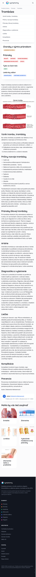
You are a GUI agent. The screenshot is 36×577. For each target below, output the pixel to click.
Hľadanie (3, 531)
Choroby (13, 8)
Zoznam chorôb (5, 537)
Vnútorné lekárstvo (20, 75)
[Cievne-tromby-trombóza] (18, 114)
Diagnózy (5, 517)
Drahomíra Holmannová (17, 396)
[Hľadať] (33, 3)
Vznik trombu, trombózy (10, 16)
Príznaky (5, 504)
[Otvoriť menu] (3, 3)
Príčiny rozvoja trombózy (10, 20)
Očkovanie (5, 512)
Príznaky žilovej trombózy (11, 23)
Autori (3, 551)
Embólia (6, 421)
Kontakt (3, 556)
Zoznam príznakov (6, 534)
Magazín (5, 520)
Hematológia (7, 75)
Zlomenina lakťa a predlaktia (7, 463)
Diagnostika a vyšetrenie (10, 30)
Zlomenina (25, 421)
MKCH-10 (3, 539)
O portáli (3, 548)
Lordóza (6, 439)
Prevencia (6, 40)
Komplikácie (6, 37)
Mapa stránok (5, 559)
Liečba (5, 33)
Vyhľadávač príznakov (7, 529)
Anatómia (5, 509)
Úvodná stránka (5, 8)
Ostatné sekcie (5, 554)
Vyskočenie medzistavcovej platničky (27, 441)
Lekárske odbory (7, 514)
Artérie (5, 26)
